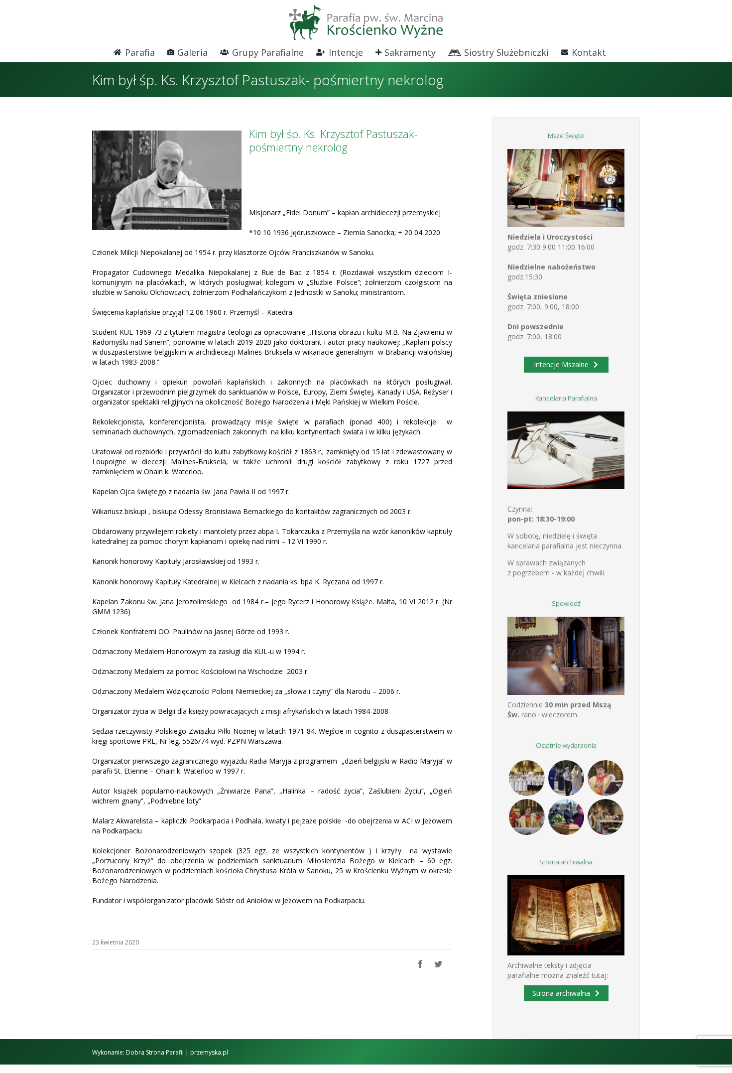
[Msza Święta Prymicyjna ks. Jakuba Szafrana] (526, 817)
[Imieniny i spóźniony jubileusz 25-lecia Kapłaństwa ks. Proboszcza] (605, 778)
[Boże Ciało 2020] (566, 778)
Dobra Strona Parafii (155, 1052)
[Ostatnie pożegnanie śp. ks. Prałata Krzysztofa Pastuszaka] (566, 817)
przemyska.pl (209, 1052)
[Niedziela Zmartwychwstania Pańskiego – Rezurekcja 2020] (605, 817)
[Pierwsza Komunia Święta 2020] (526, 778)
